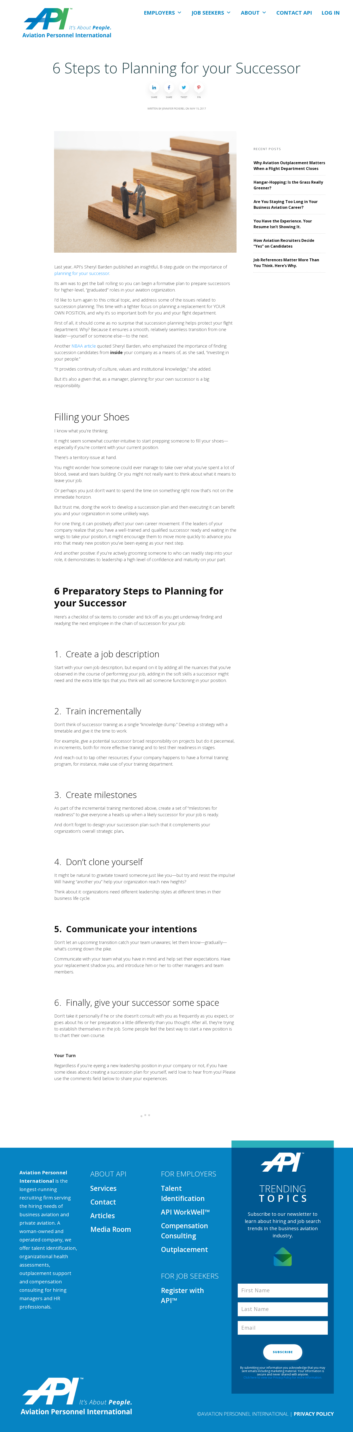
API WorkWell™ (185, 1212)
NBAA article (84, 346)
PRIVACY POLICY (314, 1413)
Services (103, 1188)
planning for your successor (81, 273)
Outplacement (184, 1249)
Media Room (110, 1229)
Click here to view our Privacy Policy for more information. (282, 1377)
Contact (103, 1201)
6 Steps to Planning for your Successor (176, 68)
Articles (102, 1215)
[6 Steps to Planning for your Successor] (145, 191)
